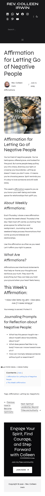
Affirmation (14, 394)
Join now (21, 470)
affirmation (19, 189)
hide (19, 373)
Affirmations (9, 90)
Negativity (34, 394)
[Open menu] (22, 39)
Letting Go (24, 394)
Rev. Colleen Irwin (22, 6)
